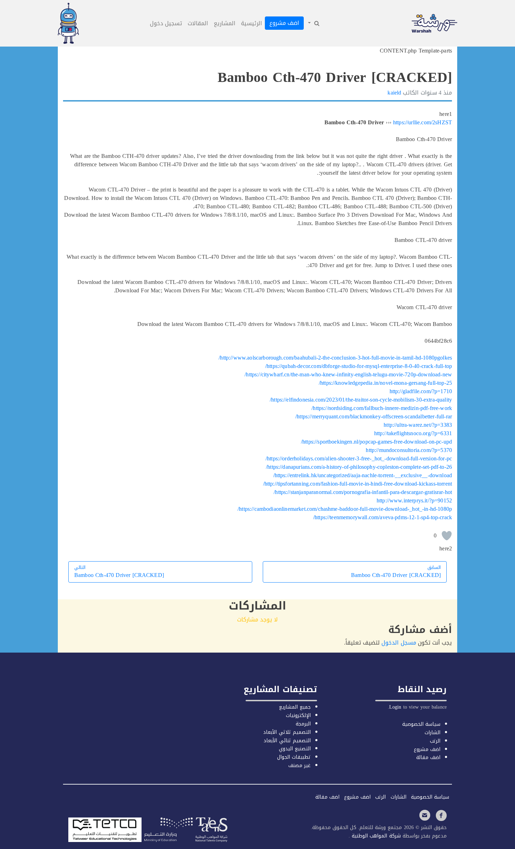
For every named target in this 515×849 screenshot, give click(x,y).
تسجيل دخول (166, 23)
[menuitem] (313, 23)
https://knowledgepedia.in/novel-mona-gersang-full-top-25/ (385, 382)
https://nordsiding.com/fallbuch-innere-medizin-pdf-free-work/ (381, 408)
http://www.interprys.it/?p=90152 (414, 500)
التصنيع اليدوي (295, 748)
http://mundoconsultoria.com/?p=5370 (409, 450)
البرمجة (303, 724)
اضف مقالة (428, 757)
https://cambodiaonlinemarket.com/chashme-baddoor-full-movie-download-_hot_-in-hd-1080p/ (345, 508)
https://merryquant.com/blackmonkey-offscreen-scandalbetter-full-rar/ (373, 416)
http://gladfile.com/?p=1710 (421, 391)
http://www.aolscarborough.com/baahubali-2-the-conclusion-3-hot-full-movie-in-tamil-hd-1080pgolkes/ (335, 357)
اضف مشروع (284, 23)
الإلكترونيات (298, 715)
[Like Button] (446, 535)
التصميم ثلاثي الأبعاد (286, 732)
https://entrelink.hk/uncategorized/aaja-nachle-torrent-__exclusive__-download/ (362, 475)
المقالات (198, 23)
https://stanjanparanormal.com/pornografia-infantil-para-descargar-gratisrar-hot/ (363, 492)
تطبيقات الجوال (294, 757)
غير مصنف (299, 765)
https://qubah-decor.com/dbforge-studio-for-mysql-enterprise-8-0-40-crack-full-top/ (358, 366)
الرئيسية (251, 23)
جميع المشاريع (295, 707)
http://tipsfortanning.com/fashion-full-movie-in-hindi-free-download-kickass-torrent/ (357, 483)
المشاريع (224, 23)
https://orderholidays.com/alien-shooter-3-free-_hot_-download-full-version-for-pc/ (359, 458)
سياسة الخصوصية (421, 724)
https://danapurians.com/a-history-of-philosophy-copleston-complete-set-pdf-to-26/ (359, 466)
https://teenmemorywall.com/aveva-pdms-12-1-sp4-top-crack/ (382, 517)
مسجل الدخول (399, 642)
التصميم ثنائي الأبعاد (286, 740)
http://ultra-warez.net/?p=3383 (418, 424)
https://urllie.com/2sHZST (422, 122)
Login (395, 707)
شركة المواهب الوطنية (375, 836)
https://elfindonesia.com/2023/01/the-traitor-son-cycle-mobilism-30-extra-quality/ (361, 399)
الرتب (435, 741)
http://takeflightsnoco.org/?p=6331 (413, 433)
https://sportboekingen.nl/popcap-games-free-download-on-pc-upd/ (376, 441)
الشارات (432, 732)
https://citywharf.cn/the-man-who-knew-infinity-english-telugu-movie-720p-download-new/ (348, 374)
